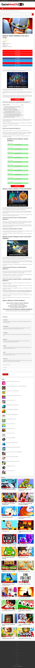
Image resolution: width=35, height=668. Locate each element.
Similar (3, 477)
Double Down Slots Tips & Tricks (8, 571)
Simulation (26, 501)
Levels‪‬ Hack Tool (5, 531)
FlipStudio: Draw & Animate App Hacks (12, 414)
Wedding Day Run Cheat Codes (8, 638)
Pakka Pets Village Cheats (7, 517)
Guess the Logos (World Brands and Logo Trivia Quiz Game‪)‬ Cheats (16, 386)
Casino (6, 542)
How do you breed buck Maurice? (10, 107)
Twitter (18, 60)
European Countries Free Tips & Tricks (12, 442)
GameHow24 (20, 666)
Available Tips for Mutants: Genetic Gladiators (10, 108)
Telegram (18, 65)
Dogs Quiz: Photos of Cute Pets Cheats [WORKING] (14, 451)
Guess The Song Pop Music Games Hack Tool (13, 381)
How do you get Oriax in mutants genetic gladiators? (13, 106)
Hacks (6, 487)
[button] (22, 105)
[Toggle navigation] (2, 8)
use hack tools (17, 52)
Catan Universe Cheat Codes (24, 597)
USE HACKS (17, 99)
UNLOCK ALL (17, 186)
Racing (9, 487)
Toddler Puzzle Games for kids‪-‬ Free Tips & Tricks (8, 585)
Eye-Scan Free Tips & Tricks (10, 433)
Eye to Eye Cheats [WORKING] (10, 437)
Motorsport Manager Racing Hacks (9, 489)
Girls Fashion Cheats (6, 597)
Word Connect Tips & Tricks (24, 571)
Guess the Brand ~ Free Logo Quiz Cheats (12, 390)
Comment (5, 374)
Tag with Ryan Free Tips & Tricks (8, 610)
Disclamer (32, 0)
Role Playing (10, 595)
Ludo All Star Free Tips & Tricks (25, 638)
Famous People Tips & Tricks (10, 428)
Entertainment (7, 501)
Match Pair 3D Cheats (23, 544)
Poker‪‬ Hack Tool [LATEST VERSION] (9, 544)
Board (23, 487)
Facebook (18, 58)
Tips (7, 45)
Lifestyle (25, 608)
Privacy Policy (24, 0)
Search (33, 14)
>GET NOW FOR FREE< (18, 144)
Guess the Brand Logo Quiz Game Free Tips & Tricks (14, 395)
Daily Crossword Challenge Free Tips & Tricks (13, 461)
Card (17, 662)
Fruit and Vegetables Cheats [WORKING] (12, 409)
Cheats (23, 542)
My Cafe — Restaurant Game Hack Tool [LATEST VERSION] (25, 504)
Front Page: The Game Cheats (25, 584)
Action (3, 487)
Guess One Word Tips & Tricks (10, 400)
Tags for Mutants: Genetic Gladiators (9, 117)
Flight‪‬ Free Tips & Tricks (23, 557)
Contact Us (20, 0)
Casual (6, 555)
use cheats (17, 50)
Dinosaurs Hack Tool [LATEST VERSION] (12, 456)
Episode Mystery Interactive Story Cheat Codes (13, 447)
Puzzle (26, 542)
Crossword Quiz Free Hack (10, 470)
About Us (28, 0)
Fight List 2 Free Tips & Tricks (10, 423)
